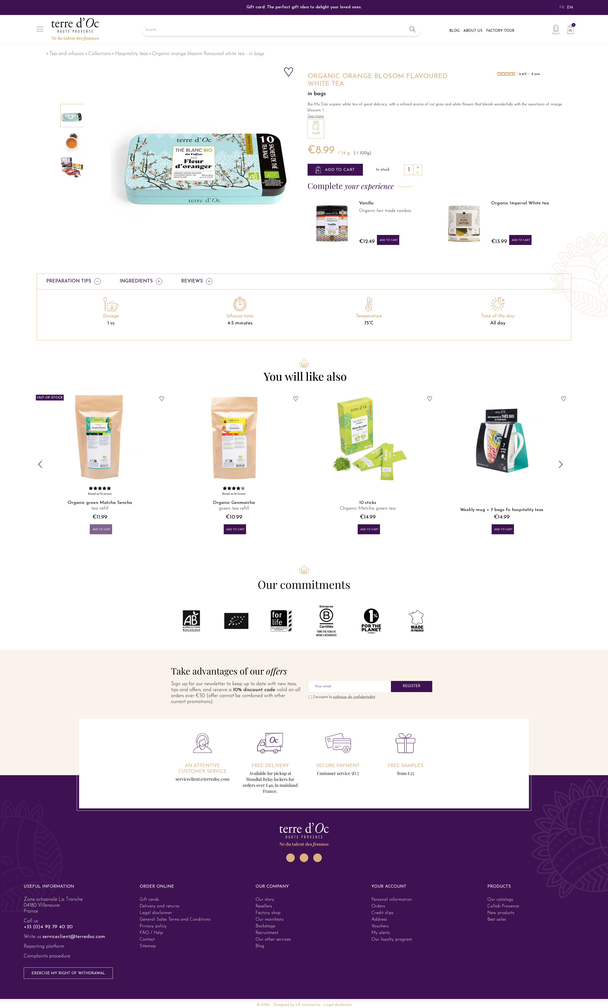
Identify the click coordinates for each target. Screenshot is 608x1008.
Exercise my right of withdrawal (68, 990)
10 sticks (233, 503)
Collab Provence (503, 923)
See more (316, 116)
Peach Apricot (438, 203)
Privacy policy (153, 943)
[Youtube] (317, 875)
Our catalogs (500, 916)
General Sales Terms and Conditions (175, 936)
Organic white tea (441, 211)
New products (500, 930)
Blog (260, 963)
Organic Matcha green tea (234, 508)
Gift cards (149, 916)
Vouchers (380, 943)
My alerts (380, 950)
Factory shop (268, 930)
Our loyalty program (391, 956)
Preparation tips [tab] (68, 281)
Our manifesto (270, 936)
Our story (265, 916)
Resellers (264, 923)
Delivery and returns (159, 923)
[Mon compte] (556, 29)
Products (499, 904)
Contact (147, 956)
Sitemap (148, 963)
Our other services (273, 956)
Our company (272, 904)
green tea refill (100, 508)
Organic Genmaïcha (100, 503)
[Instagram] (290, 875)
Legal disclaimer (156, 930)
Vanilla (562, 203)
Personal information (391, 916)
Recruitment (267, 950)
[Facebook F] (304, 875)
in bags (317, 94)
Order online (157, 904)
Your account (388, 904)
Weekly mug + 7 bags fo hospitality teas (367, 510)
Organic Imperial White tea (320, 203)
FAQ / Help (151, 950)
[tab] (72, 903)
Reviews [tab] (192, 281)
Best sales (496, 936)
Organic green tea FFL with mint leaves (501, 510)
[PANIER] (569, 28)
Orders (378, 923)
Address (379, 936)
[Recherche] (412, 30)
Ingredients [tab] (136, 281)
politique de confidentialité (354, 697)
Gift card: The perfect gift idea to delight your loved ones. (304, 7)
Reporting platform (44, 963)
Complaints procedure (47, 973)
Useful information (49, 904)
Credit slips (382, 930)
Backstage (265, 943)
